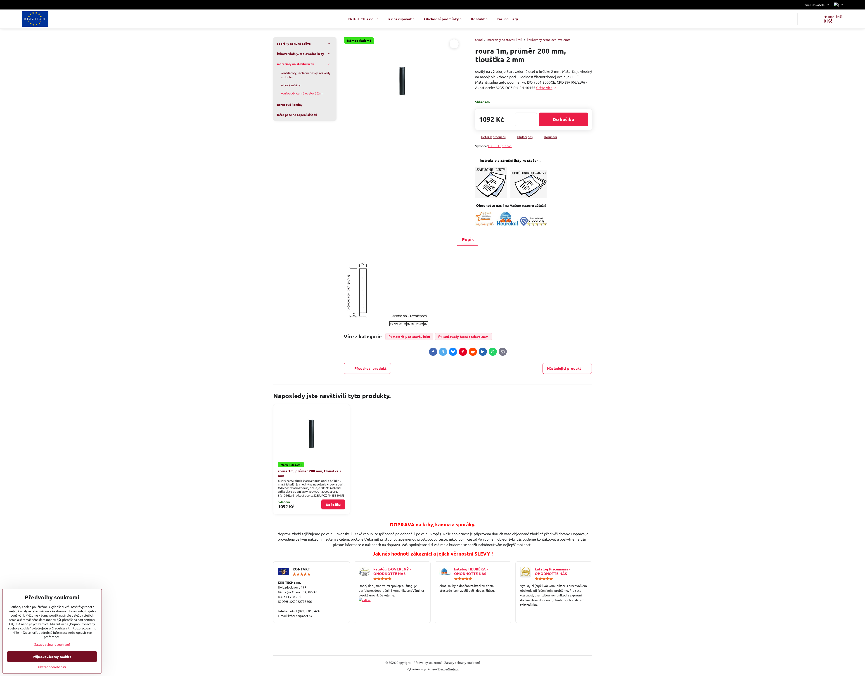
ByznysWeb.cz (448, 669)
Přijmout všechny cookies (52, 657)
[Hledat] (804, 19)
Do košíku (563, 119)
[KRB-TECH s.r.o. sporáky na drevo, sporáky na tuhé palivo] (392, 600)
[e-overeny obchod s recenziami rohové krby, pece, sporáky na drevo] (533, 224)
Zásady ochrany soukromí (462, 662)
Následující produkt (564, 368)
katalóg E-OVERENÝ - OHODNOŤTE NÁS (392, 571)
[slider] (302, 574)
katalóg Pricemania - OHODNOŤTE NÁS (552, 571)
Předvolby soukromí (427, 662)
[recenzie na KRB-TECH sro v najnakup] (484, 224)
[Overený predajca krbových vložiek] (507, 224)
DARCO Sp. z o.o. (500, 146)
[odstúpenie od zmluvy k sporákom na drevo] (528, 196)
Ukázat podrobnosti (52, 667)
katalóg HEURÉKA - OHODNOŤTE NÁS (471, 571)
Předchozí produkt (370, 368)
